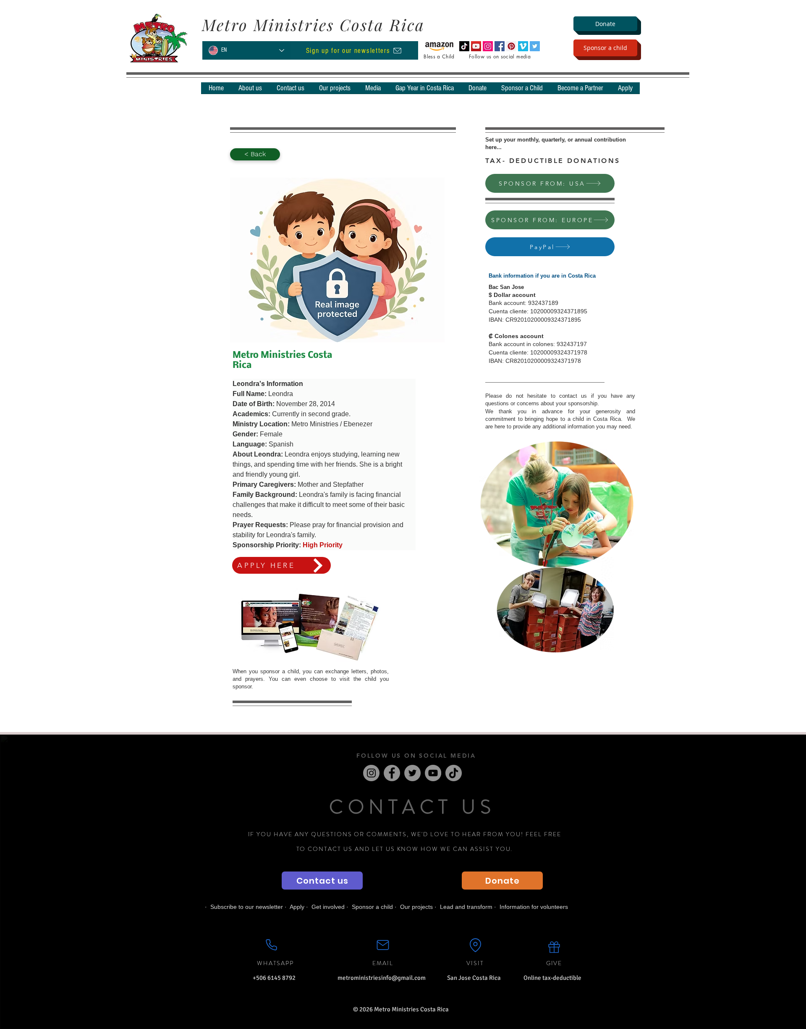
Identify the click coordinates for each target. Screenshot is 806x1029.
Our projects (416, 906)
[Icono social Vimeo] (523, 46)
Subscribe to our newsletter (246, 906)
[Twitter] (412, 773)
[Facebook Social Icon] (500, 46)
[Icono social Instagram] (488, 46)
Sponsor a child (372, 906)
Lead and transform (466, 906)
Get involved (328, 906)
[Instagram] (371, 773)
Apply (297, 906)
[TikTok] (464, 46)
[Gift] (554, 947)
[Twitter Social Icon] (535, 46)
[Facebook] (392, 773)
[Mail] (382, 945)
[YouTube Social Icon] (476, 46)
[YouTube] (433, 773)
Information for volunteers (534, 906)
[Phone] (271, 944)
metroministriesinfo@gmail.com (382, 978)
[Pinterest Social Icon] (511, 46)
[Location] (475, 945)
